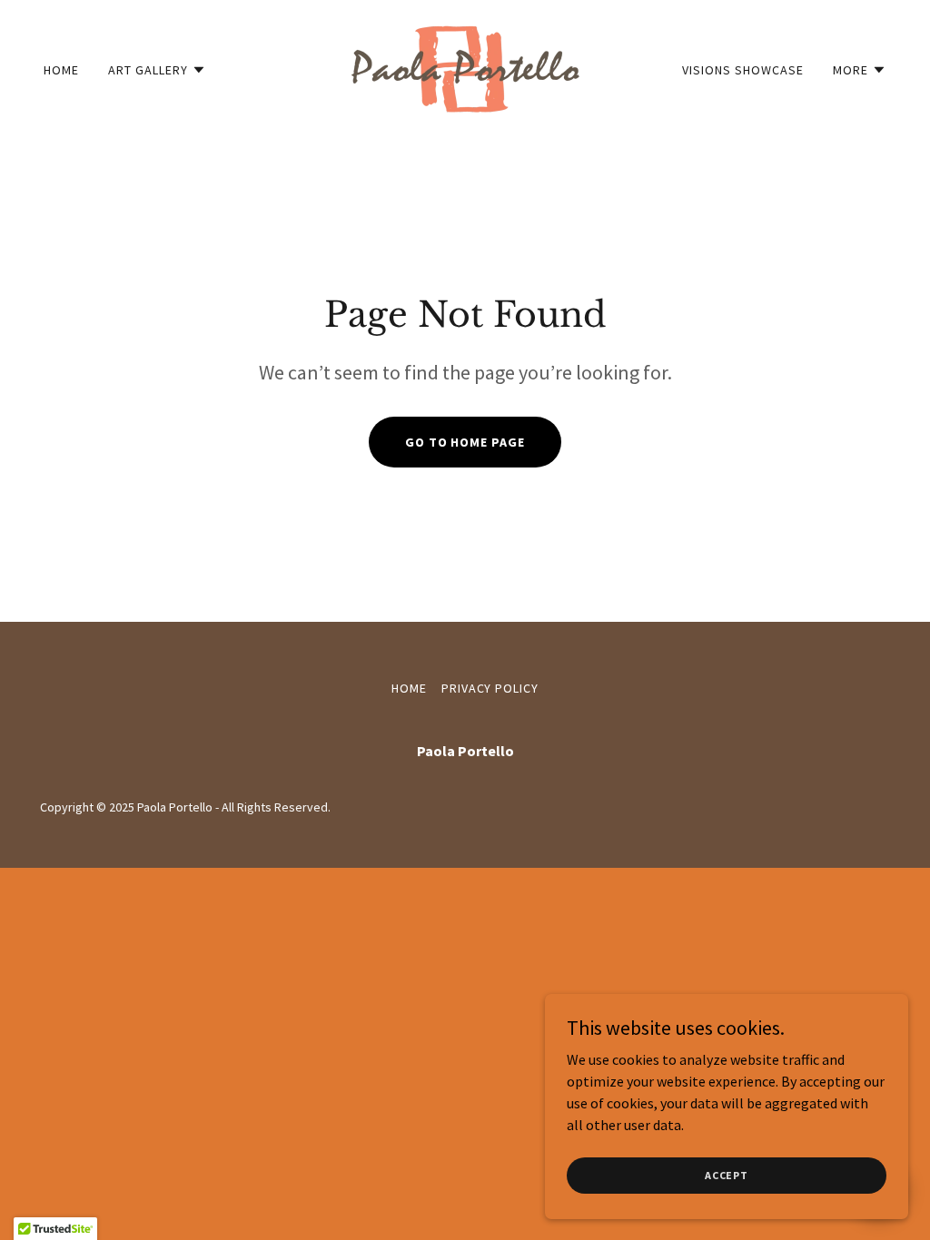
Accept (726, 1175)
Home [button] (409, 688)
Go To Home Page (465, 442)
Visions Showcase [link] (743, 70)
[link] (465, 67)
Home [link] (61, 70)
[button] (157, 70)
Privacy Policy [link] (490, 688)
